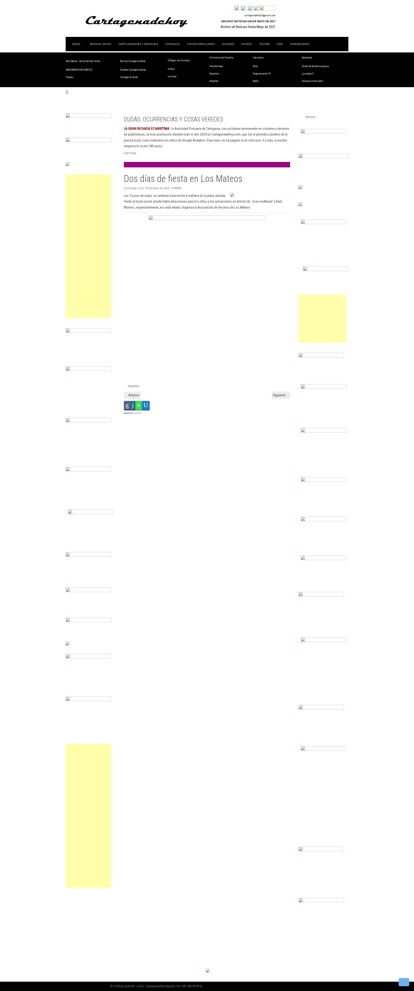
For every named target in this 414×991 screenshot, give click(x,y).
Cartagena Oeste (129, 77)
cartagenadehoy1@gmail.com (260, 15)
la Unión (172, 76)
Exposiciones (299, 44)
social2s (138, 413)
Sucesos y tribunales (312, 81)
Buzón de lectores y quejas (315, 66)
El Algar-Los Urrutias (179, 60)
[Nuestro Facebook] (238, 9)
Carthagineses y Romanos (138, 44)
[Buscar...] (267, 9)
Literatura (258, 57)
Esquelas (214, 73)
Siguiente (279, 395)
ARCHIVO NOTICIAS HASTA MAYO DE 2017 (248, 21)
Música (246, 44)
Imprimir (133, 386)
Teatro (264, 44)
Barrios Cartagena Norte (132, 61)
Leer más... (131, 153)
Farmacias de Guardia (221, 57)
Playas (69, 77)
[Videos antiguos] (256, 9)
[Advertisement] (88, 246)
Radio (255, 81)
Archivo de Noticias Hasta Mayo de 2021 (248, 27)
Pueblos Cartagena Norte (133, 69)
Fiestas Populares (201, 44)
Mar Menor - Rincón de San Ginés (83, 61)
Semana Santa (100, 44)
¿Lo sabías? (308, 73)
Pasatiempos (216, 66)
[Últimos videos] (250, 9)
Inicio (75, 44)
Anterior (133, 395)
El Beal (171, 69)
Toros (255, 66)
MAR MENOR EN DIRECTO (79, 69)
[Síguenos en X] (244, 9)
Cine (280, 44)
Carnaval (172, 44)
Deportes (213, 81)
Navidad (228, 44)
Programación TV (262, 73)
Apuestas (307, 57)
